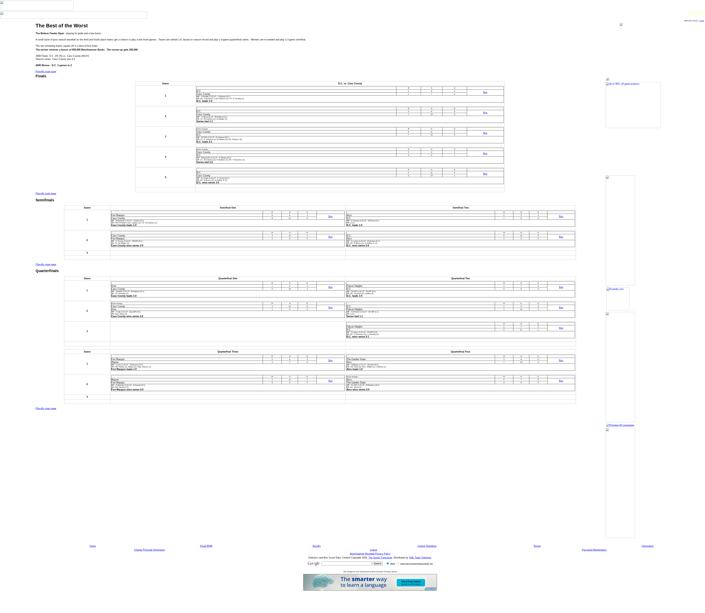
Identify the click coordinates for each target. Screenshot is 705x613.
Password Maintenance (594, 550)
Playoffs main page (46, 71)
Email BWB (206, 546)
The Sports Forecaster (380, 557)
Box (485, 92)
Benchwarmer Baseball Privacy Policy (370, 553)
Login (701, 21)
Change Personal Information (149, 550)
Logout (373, 550)
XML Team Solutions (420, 557)
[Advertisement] (370, 601)
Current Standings (427, 546)
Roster (537, 546)
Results (317, 546)
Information (648, 546)
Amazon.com (697, 13)
